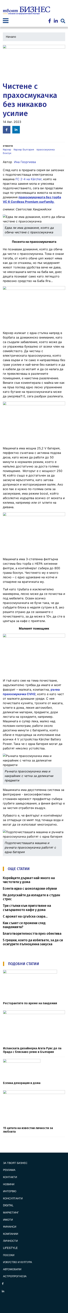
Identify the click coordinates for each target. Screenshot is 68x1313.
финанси (9, 1226)
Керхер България (24, 149)
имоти (8, 1219)
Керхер (7, 149)
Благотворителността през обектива (32, 934)
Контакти (10, 1177)
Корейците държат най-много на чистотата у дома (29, 880)
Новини (8, 1184)
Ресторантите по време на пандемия (30, 1003)
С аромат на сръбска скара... (25, 916)
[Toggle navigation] (5, 21)
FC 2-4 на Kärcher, (28, 179)
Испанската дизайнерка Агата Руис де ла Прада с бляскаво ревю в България (32, 1050)
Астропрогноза (14, 1276)
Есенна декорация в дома (21, 1083)
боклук (7, 153)
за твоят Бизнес (15, 1163)
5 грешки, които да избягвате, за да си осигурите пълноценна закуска (33, 942)
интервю (9, 1191)
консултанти (13, 1198)
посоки (8, 1255)
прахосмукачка (45, 149)
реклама (9, 1170)
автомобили (12, 1269)
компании (10, 1234)
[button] (34, 62)
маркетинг (11, 1212)
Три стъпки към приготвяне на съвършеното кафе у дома (27, 908)
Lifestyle (10, 1248)
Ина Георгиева (25, 162)
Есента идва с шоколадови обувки (30, 889)
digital (8, 1205)
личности (10, 1241)
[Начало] (26, 10)
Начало (11, 36)
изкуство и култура (17, 1262)
